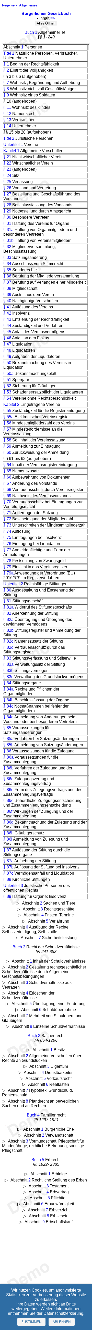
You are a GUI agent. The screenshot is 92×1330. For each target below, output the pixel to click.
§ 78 (7, 561)
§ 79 (7, 567)
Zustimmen (31, 1322)
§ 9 (6, 95)
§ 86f (7, 811)
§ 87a (8, 861)
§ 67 (7, 483)
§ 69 (7, 496)
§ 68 (7, 489)
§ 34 (7, 263)
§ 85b (8, 745)
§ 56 (7, 423)
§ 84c (8, 706)
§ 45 (7, 332)
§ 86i (7, 839)
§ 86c (8, 779)
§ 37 (7, 282)
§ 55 (7, 410)
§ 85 (7, 728)
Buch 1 (31, 32)
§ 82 (7, 613)
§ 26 (7, 188)
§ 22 (7, 163)
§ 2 (6, 70)
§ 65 (7, 471)
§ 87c (8, 873)
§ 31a (8, 229)
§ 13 (7, 120)
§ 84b (8, 700)
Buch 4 (33, 1115)
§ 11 (7, 107)
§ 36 (7, 276)
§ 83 (7, 658)
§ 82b (8, 630)
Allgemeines (28, 5)
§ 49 (7, 356)
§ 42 (7, 313)
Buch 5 (37, 1159)
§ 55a (8, 417)
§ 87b (8, 867)
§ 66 (7, 477)
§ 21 (7, 157)
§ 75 (7, 537)
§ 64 (7, 465)
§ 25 (7, 181)
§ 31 (7, 223)
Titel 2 (8, 138)
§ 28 (7, 205)
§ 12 (7, 113)
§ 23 (7, 169)
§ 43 (7, 319)
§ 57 (7, 429)
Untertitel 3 (13, 885)
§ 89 (7, 896)
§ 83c (8, 677)
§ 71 (7, 513)
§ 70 (7, 502)
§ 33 (7, 257)
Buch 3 (34, 1035)
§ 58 (7, 440)
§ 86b (8, 768)
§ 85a (8, 738)
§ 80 (7, 590)
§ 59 (7, 446)
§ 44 (7, 325)
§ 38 (7, 288)
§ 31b (8, 240)
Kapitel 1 (11, 151)
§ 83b (8, 670)
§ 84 (7, 683)
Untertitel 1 (13, 144)
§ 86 (7, 751)
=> (52, 18)
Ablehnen (62, 1322)
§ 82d (8, 647)
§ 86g (8, 822)
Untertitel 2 (13, 584)
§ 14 (7, 126)
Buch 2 (19, 947)
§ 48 (7, 350)
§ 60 (7, 452)
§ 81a (8, 607)
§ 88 (7, 879)
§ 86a (8, 757)
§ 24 (7, 175)
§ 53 (7, 392)
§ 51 (7, 379)
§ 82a (8, 619)
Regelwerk (9, 5)
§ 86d (8, 789)
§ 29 (7, 211)
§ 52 (7, 386)
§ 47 (7, 344)
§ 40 (7, 301)
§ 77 (7, 550)
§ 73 (7, 525)
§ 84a (8, 689)
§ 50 (7, 362)
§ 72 (7, 519)
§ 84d (8, 717)
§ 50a (8, 373)
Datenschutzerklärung (63, 1313)
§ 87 (7, 850)
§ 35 (7, 270)
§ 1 (6, 64)
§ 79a (8, 573)
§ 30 (7, 217)
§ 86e (8, 800)
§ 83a (8, 664)
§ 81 (7, 601)
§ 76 (7, 543)
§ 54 (7, 398)
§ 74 (7, 531)
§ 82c (8, 641)
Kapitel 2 (11, 404)
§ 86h (8, 833)
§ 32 (7, 246)
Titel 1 (8, 53)
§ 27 (7, 194)
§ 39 (7, 294)
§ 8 (6, 89)
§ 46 (7, 338)
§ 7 (6, 82)
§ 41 (7, 307)
